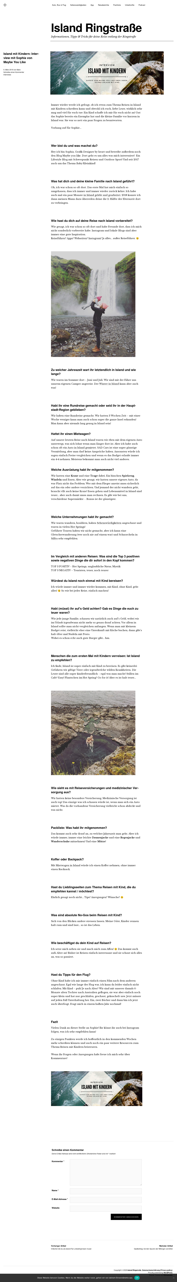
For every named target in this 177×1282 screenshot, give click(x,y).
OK (137, 1278)
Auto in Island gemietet (81, 447)
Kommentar (58, 1161)
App (92, 5)
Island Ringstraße (96, 27)
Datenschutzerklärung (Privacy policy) (157, 1270)
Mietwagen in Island (68, 865)
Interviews (7, 74)
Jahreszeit (109, 833)
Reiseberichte (103, 5)
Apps (70, 238)
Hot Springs (78, 526)
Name (55, 1190)
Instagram (94, 238)
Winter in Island (109, 383)
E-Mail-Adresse (60, 1199)
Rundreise (76, 415)
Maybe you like (72, 155)
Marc (19, 69)
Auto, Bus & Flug (59, 5)
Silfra (54, 538)
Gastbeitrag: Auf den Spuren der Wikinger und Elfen (153, 1247)
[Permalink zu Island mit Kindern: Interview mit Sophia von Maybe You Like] (107, 93)
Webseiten (80, 238)
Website (55, 1207)
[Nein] (173, 1277)
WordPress (168, 1272)
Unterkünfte (129, 5)
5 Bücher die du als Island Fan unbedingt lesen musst (71, 1247)
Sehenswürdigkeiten (78, 5)
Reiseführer (58, 238)
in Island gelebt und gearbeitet (102, 195)
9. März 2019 (8, 69)
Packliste (117, 5)
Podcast (142, 5)
